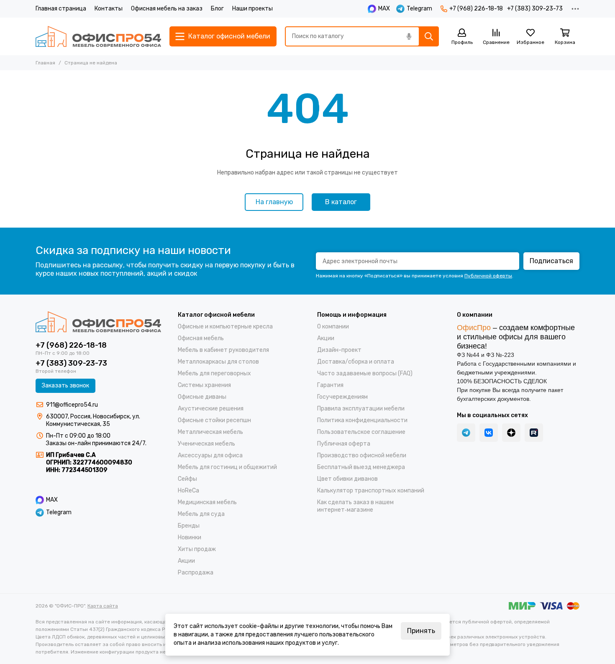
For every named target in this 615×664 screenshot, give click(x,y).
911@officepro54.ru (72, 404)
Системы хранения (204, 385)
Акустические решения (210, 408)
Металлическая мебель (210, 432)
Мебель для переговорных (214, 373)
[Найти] (429, 36)
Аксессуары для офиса (210, 455)
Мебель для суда (201, 514)
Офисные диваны (202, 396)
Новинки (189, 537)
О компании (333, 326)
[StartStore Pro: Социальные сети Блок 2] (534, 432)
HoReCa (188, 490)
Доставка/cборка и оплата (355, 361)
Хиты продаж (197, 549)
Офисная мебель (201, 338)
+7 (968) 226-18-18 (476, 8)
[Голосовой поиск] (409, 36)
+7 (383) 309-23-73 (535, 8)
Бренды (189, 525)
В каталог (341, 202)
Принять (421, 631)
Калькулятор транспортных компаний (370, 490)
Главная (45, 63)
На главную (274, 202)
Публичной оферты (488, 276)
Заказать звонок (65, 385)
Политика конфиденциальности (362, 420)
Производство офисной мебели (361, 455)
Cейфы (187, 478)
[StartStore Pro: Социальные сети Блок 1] (511, 432)
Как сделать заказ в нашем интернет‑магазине (355, 506)
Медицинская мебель (207, 502)
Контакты (109, 8)
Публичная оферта (343, 443)
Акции (186, 560)
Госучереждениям (342, 396)
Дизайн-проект (339, 350)
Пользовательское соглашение (361, 432)
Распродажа (195, 572)
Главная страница (61, 8)
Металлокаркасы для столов (218, 361)
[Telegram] (466, 432)
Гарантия (330, 385)
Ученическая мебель (206, 443)
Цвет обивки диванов (347, 478)
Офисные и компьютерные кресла (225, 326)
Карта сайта (102, 606)
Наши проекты (252, 8)
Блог (217, 8)
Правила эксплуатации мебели (361, 408)
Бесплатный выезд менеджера (361, 467)
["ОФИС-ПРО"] (98, 36)
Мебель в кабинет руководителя (223, 350)
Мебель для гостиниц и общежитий (227, 467)
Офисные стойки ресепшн (214, 420)
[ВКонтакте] (488, 432)
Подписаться (551, 261)
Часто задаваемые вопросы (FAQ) (365, 373)
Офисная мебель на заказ (166, 8)
